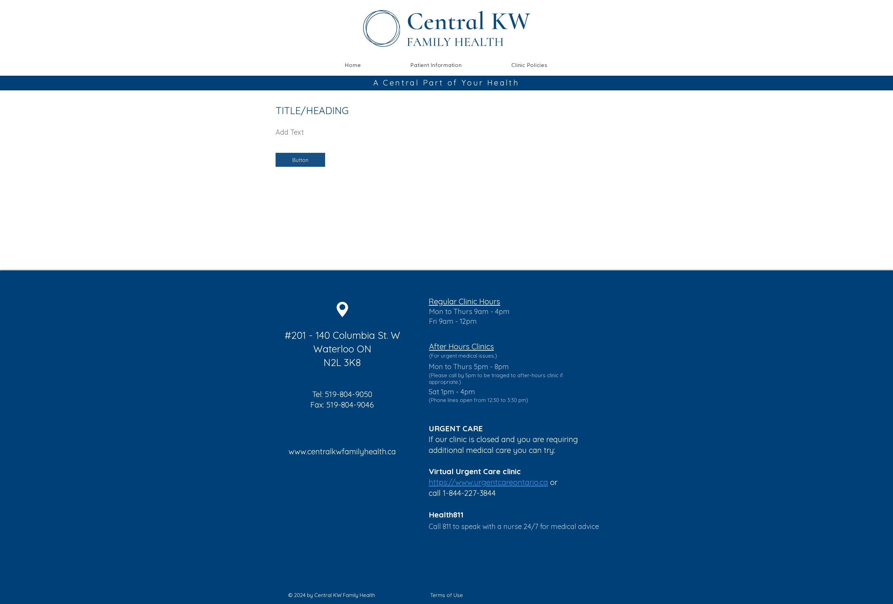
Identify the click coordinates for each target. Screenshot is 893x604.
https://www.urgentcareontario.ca (488, 482)
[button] (436, 65)
